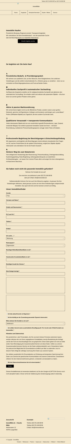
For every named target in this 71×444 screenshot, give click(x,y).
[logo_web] (35, 6)
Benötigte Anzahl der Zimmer (15, 264)
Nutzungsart (10, 242)
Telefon (8, 221)
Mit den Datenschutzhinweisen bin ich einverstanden (24, 362)
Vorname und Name (12, 200)
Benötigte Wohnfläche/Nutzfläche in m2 (18, 250)
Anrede (8, 193)
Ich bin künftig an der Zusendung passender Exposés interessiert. (28, 317)
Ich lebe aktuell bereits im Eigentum (19, 314)
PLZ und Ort (10, 214)
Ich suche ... (10, 235)
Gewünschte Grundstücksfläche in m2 (18, 257)
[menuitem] (16, 12)
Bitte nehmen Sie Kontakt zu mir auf (17, 321)
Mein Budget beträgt (12, 271)
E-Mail (8, 228)
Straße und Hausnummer (14, 207)
